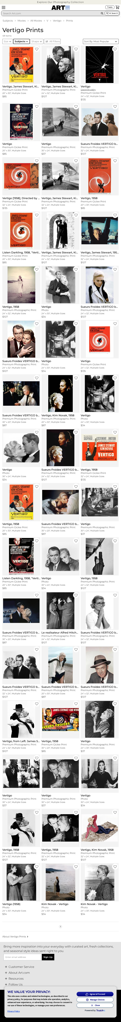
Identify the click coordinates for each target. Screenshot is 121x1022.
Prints (69, 20)
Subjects (8, 20)
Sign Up (48, 957)
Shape (35, 41)
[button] (60, 2)
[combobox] (50, 13)
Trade (109, 7)
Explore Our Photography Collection (60, 2)
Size (6, 41)
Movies (22, 20)
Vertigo (57, 20)
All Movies (36, 20)
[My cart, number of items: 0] (117, 7)
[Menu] (3, 7)
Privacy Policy (14, 1011)
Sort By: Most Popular (96, 41)
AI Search (113, 13)
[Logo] (60, 7)
